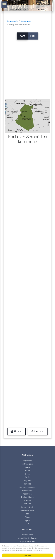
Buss (27, 474)
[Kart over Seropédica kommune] (27, 115)
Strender (27, 500)
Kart (22, 36)
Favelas (27, 484)
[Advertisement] (27, 67)
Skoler (27, 477)
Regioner (28, 480)
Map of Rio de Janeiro (27, 538)
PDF (32, 36)
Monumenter (27, 490)
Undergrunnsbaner (28, 487)
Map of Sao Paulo (27, 541)
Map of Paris (27, 534)
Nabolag (27, 503)
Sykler (27, 520)
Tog (27, 514)
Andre (27, 467)
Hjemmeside (12, 21)
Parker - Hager (27, 497)
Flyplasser (27, 460)
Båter (27, 470)
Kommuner (26, 21)
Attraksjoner (27, 464)
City (27, 523)
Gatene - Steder (28, 507)
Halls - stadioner (28, 510)
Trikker (27, 517)
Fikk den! (27, 555)
